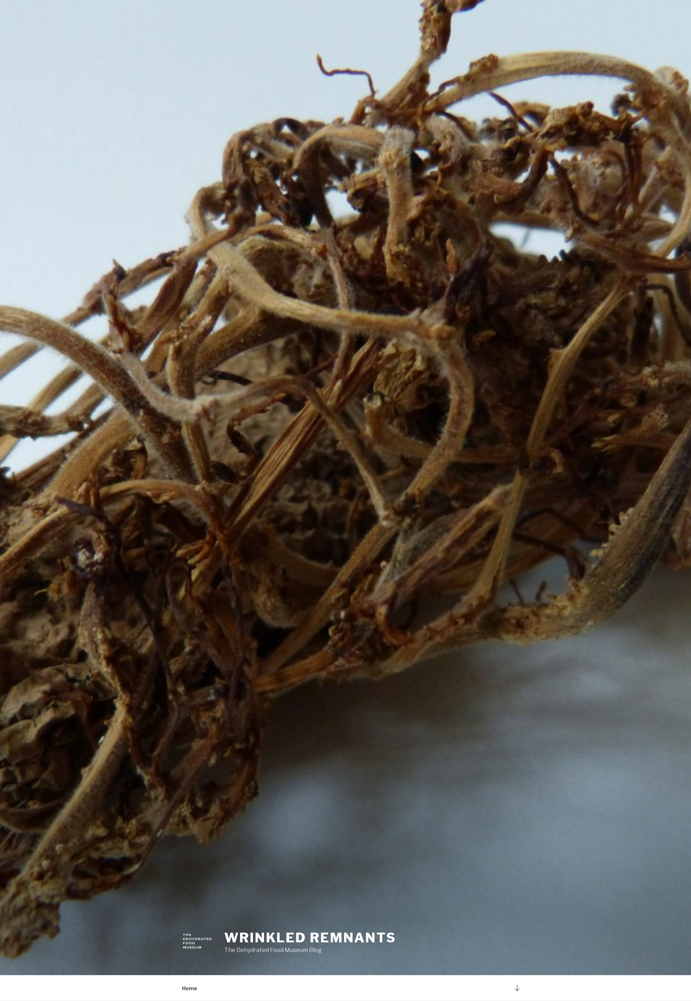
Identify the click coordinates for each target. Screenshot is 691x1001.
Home (189, 988)
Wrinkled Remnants (310, 938)
